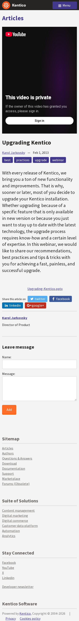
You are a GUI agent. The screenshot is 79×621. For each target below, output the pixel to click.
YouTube (8, 568)
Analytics (8, 536)
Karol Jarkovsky (13, 152)
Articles (13, 18)
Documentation (13, 468)
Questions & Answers (17, 458)
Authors (8, 453)
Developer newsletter (17, 586)
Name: (6, 357)
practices (22, 160)
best (7, 160)
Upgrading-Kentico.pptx (45, 289)
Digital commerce (15, 520)
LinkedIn (15, 305)
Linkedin (8, 578)
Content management (18, 510)
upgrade (41, 160)
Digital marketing (15, 515)
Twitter (39, 299)
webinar (58, 160)
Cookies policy (30, 618)
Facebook (63, 299)
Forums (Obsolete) (15, 484)
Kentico (25, 613)
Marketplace (11, 478)
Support (8, 473)
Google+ (37, 305)
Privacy (10, 618)
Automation (11, 531)
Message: (8, 374)
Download (9, 463)
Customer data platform (20, 526)
